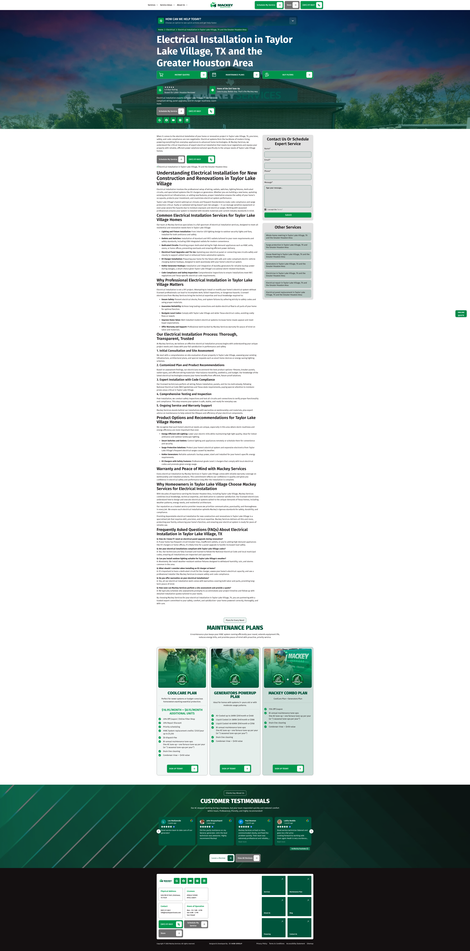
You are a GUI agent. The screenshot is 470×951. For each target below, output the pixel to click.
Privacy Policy (261, 944)
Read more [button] (165, 842)
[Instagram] (180, 120)
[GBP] (161, 21)
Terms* (280, 210)
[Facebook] (166, 120)
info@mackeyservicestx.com (171, 912)
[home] (222, 5)
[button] (153, 5)
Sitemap (310, 944)
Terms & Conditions (276, 944)
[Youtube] (173, 120)
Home (160, 29)
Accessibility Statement (295, 944)
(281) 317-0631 (166, 910)
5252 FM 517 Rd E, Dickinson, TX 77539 (170, 896)
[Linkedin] (187, 120)
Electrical (170, 29)
